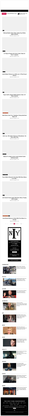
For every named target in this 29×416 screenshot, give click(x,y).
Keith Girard (12, 35)
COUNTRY (4, 174)
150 (12, 223)
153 (17, 223)
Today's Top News (14, 260)
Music (6, 174)
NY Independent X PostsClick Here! (14, 255)
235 (21, 223)
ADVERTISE (24, 405)
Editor (16, 243)
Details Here (14, 408)
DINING (18, 404)
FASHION (11, 404)
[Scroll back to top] (14, 410)
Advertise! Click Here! (14, 245)
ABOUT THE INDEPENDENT (6, 405)
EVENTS (15, 404)
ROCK (3, 133)
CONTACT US (11, 405)
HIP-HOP (4, 71)
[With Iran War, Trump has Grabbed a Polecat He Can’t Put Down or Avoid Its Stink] (15, 14)
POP (3, 30)
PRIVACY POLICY (16, 405)
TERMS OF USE (21, 405)
